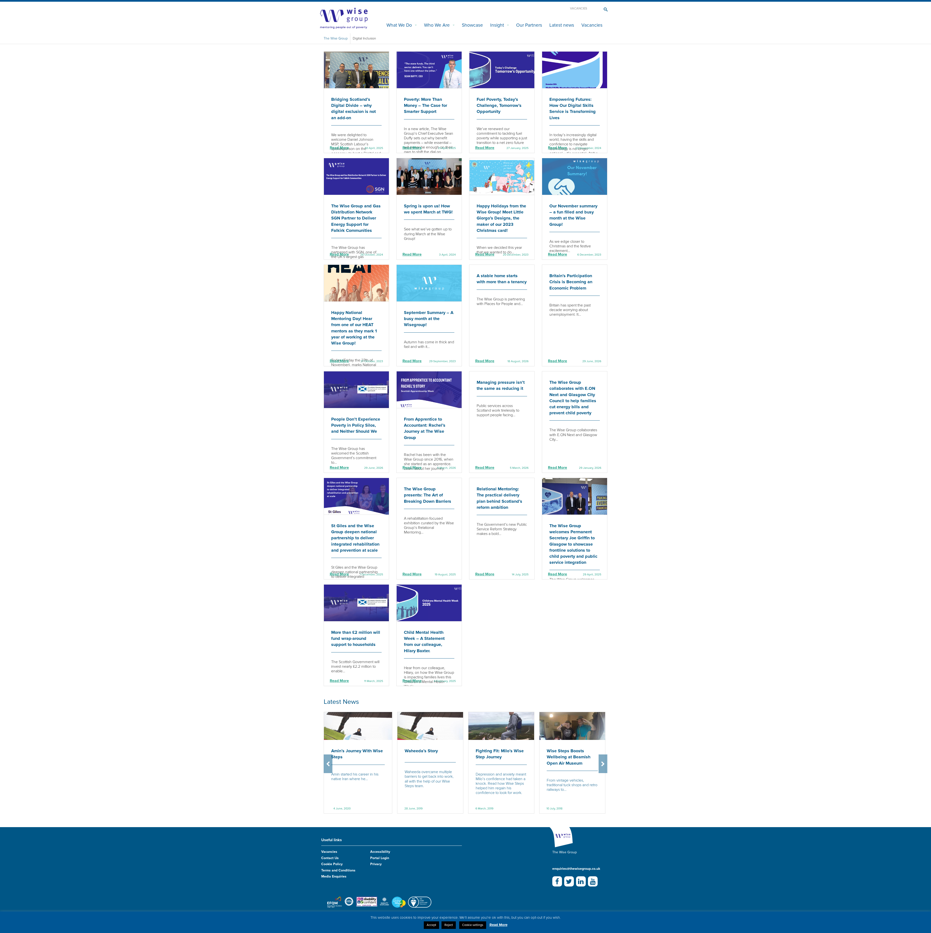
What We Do (399, 25)
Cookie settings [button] (472, 925)
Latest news (561, 25)
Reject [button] (448, 925)
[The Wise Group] (344, 18)
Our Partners (529, 25)
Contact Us (330, 858)
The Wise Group (336, 38)
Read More (339, 147)
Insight (497, 25)
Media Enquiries (333, 876)
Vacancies (578, 8)
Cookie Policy (332, 864)
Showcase (472, 25)
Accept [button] (431, 925)
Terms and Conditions (338, 870)
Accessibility (380, 852)
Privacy (376, 864)
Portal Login (379, 858)
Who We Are (437, 25)
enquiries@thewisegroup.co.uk (576, 869)
